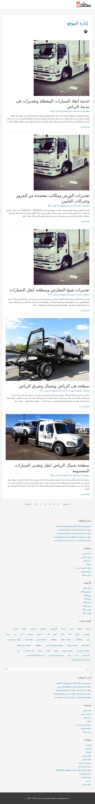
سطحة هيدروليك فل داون (54, 645)
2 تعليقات (86, 294)
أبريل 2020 (87, 588)
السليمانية (43, 629)
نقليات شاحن (86, 784)
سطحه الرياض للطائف (23, 645)
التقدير (71, 629)
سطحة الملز (29, 639)
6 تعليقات (86, 391)
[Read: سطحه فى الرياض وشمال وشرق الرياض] (47, 349)
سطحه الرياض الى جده (83, 568)
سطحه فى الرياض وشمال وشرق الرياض (54, 385)
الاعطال (79, 629)
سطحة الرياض (42, 639)
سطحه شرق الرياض (83, 651)
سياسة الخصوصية (85, 774)
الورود (55, 634)
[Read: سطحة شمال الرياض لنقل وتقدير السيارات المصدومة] (47, 437)
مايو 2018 (87, 599)
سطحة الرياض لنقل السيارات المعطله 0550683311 (73, 770)
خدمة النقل (77, 111)
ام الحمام (40, 634)
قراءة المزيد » (84, 127)
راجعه (8, 634)
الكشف (15, 629)
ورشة (69, 655)
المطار (77, 634)
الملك (62, 634)
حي (15, 634)
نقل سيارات (86, 655)
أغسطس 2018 (86, 592)
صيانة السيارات (86, 777)
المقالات (88, 752)
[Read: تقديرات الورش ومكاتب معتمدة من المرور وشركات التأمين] (61, 162)
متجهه (40, 651)
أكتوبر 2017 (87, 613)
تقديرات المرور (75, 206)
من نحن (88, 781)
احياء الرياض (87, 554)
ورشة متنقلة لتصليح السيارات (80, 660)
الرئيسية (88, 749)
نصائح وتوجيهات (86, 571)
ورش (76, 655)
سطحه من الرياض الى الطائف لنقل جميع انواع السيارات (72, 537)
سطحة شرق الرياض (14, 639)
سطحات (79, 639)
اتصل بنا (88, 745)
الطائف (23, 629)
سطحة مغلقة (85, 645)
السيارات (33, 629)
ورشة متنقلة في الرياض (56, 655)
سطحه (88, 564)
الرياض (54, 628)
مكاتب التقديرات (29, 651)
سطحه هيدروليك (67, 651)
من (18, 651)
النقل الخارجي (86, 756)
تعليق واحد (85, 111)
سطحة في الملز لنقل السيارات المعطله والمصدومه (73, 533)
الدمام (63, 629)
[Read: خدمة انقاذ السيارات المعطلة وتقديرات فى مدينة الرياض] (61, 68)
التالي (28, 504)
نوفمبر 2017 (87, 610)
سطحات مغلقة (66, 639)
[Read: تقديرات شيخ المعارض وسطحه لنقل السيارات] (61, 257)
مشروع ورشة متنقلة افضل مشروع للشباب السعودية (73, 526)
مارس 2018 (87, 606)
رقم (88, 639)
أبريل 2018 (87, 602)
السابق (66, 504)
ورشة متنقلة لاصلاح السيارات (35, 655)
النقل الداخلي (86, 759)
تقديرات (30, 634)
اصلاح (88, 629)
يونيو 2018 (87, 595)
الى (48, 634)
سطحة (54, 639)
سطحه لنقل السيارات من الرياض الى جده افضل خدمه (72, 540)
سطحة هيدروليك (72, 645)
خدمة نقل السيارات (84, 766)
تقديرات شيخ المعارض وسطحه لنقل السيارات (49, 289)
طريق (56, 651)
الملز (69, 634)
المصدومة (86, 634)
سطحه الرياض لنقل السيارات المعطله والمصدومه (74, 530)
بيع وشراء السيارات (84, 763)
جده (22, 634)
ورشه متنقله (86, 575)
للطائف (48, 651)
